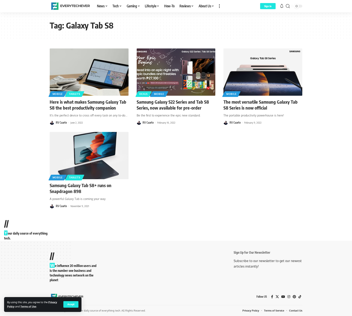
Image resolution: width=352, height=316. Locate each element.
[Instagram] (288, 297)
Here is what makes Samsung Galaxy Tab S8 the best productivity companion (88, 105)
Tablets (74, 93)
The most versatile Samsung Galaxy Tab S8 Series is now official (260, 105)
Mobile (58, 93)
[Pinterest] (294, 297)
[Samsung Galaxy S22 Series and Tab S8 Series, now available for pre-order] (176, 72)
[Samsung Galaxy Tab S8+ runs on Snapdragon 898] (89, 155)
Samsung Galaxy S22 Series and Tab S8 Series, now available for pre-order (173, 105)
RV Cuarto (61, 122)
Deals (143, 93)
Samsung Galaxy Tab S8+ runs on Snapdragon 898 (80, 188)
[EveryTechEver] (70, 6)
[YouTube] (283, 297)
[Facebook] (272, 297)
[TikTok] (299, 297)
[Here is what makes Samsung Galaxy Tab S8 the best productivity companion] (89, 72)
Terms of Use (28, 306)
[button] (70, 304)
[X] (277, 297)
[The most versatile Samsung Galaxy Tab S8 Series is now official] (262, 72)
